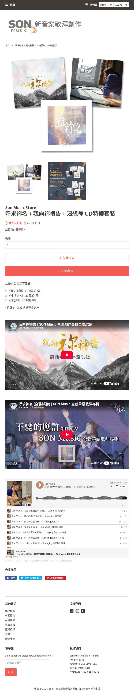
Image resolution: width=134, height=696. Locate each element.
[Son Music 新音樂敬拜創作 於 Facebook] (72, 611)
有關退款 (10, 615)
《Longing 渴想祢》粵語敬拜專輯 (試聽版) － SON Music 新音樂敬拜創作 (44, 561)
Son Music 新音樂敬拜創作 (63, 688)
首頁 (7, 45)
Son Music (9, 561)
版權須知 (10, 629)
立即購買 (67, 271)
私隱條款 (10, 620)
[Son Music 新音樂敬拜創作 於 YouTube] (83, 611)
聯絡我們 (10, 638)
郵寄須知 (10, 624)
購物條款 (10, 610)
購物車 (93, 4)
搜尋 (7, 634)
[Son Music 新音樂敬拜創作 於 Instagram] (77, 611)
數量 (8, 238)
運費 (21, 229)
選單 (12, 4)
